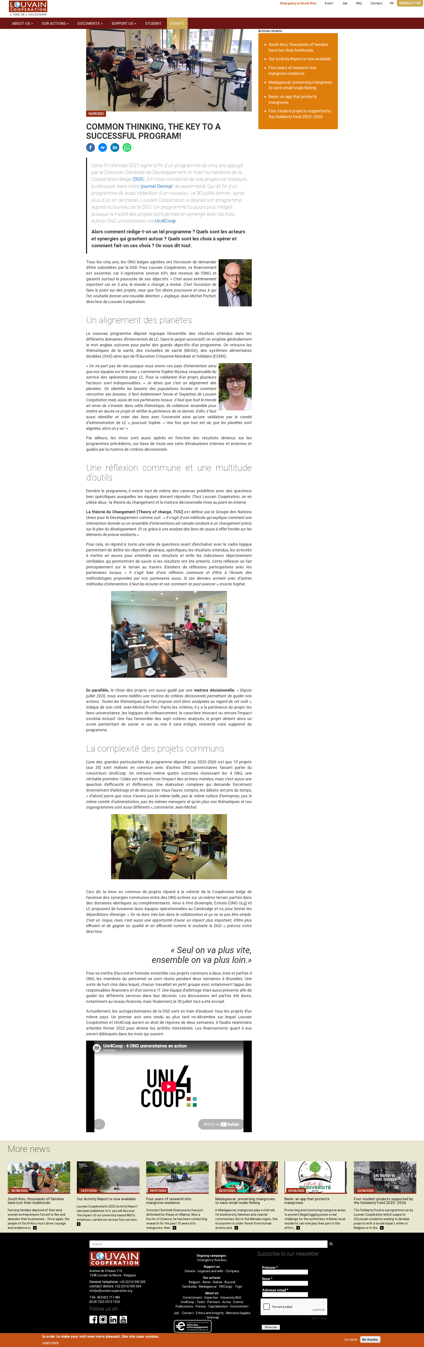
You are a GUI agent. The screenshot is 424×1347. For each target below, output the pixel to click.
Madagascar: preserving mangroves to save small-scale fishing (245, 1201)
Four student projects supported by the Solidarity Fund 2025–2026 (383, 1201)
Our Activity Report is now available (300, 59)
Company (232, 1271)
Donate (177, 23)
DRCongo (225, 1286)
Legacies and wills (210, 1271)
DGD (138, 179)
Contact (376, 3)
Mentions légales (238, 1313)
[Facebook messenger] (102, 147)
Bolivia (217, 1282)
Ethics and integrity (210, 1313)
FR (392, 3)
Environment (239, 1306)
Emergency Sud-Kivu (212, 1260)
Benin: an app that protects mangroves (306, 1201)
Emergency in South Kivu (298, 3)
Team (201, 1302)
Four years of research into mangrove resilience (168, 1201)
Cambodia (189, 1286)
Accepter (351, 1339)
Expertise (211, 1297)
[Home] (28, 8)
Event (329, 3)
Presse (201, 1306)
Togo (238, 1286)
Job (344, 3)
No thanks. (370, 1339)
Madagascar (208, 1286)
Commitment (192, 1297)
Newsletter (409, 3)
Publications (184, 1306)
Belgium (194, 1282)
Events (238, 1302)
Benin (207, 1282)
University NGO (230, 1297)
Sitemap (213, 1317)
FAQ (359, 3)
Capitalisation (218, 1306)
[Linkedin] (114, 147)
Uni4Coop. (166, 221)
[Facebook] (90, 147)
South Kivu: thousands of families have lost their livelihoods (36, 1201)
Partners (213, 1302)
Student (153, 23)
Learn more (50, 1342)
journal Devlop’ (157, 186)
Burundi (230, 1282)
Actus (226, 1302)
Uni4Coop (187, 1302)
